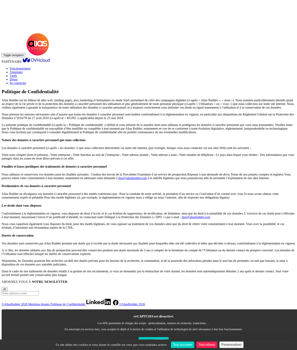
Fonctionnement (20, 68)
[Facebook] (116, 304)
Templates (16, 72)
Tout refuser (206, 344)
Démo (14, 79)
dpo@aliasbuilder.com (132, 178)
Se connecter (18, 83)
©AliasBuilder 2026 (15, 304)
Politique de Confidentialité (68, 304)
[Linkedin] (99, 304)
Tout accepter (182, 344)
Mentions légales (39, 304)
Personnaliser (231, 344)
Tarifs (13, 75)
